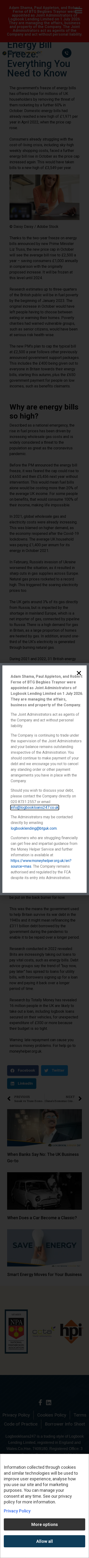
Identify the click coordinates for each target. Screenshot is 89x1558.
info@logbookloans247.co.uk (35, 807)
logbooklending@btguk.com (34, 828)
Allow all (44, 1541)
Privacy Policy (17, 1510)
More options (44, 1524)
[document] (44, 779)
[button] (79, 673)
